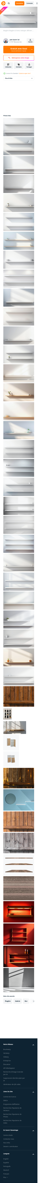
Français (6, 1174)
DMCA (5, 1100)
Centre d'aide (8, 1135)
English (6, 1159)
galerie (17, 1001)
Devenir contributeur (10, 1146)
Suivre (30, 42)
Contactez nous (8, 1139)
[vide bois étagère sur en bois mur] (19, 696)
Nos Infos (6, 1143)
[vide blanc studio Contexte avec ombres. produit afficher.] (19, 980)
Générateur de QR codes (11, 1084)
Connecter (29, 3)
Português (7, 1166)
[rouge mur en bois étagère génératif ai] (19, 912)
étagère (8, 1001)
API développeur (9, 1068)
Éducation (6, 1064)
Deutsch (6, 1170)
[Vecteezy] (3, 3)
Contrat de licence (9, 1097)
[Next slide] (30, 1001)
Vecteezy (6, 1053)
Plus (4, 1177)
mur (26, 1001)
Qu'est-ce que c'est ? (25, 73)
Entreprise (7, 1061)
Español (6, 1163)
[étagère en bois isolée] (19, 864)
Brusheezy (7, 1049)
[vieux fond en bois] (19, 888)
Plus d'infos (8, 78)
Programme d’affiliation (11, 1104)
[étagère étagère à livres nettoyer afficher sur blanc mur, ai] (19, 127)
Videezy (6, 1057)
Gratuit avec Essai (18, 49)
